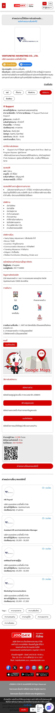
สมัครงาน (45, 92)
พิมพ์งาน (31, 92)
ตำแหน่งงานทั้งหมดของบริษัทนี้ (27, 466)
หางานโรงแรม (9, 623)
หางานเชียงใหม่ (34, 610)
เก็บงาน (18, 92)
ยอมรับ (23, 709)
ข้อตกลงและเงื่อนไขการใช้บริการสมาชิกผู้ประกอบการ (27, 689)
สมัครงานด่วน (27, 387)
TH (44, 3)
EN (50, 3)
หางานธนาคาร (43, 616)
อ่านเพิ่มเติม (27, 705)
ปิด (33, 709)
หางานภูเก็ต (26, 616)
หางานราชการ (16, 610)
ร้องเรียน (9, 98)
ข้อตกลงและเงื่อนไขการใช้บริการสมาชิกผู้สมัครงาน (27, 693)
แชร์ (7, 92)
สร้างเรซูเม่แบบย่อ (27, 403)
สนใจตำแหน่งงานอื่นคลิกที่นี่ (27, 21)
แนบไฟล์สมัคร (27, 418)
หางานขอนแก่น (10, 616)
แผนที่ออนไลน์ (10, 344)
